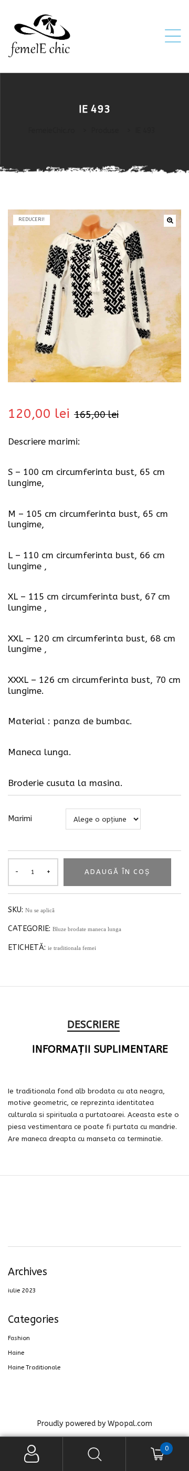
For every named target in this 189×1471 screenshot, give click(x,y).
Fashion (19, 1338)
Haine (16, 1353)
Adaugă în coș (117, 872)
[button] (170, 221)
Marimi (20, 818)
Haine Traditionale (34, 1367)
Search (94, 1454)
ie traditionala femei (72, 948)
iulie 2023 (22, 1290)
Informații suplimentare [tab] (100, 1049)
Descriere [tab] (93, 1025)
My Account (31, 1454)
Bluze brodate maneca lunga (86, 929)
